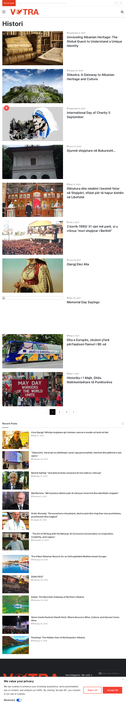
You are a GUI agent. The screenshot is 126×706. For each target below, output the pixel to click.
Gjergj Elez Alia (78, 264)
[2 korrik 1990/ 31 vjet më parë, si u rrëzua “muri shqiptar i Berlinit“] (32, 238)
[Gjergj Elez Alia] (32, 275)
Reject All (92, 690)
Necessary (9, 700)
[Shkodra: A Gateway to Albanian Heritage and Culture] (32, 86)
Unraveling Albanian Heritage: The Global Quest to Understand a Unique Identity (94, 41)
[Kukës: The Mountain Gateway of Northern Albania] (15, 604)
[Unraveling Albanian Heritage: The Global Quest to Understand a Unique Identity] (32, 48)
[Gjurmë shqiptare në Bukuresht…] (32, 162)
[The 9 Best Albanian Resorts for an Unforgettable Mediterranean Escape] (15, 564)
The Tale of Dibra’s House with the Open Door (39, 3)
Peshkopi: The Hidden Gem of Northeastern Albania (58, 637)
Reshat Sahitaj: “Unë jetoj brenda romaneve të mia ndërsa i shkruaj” (66, 473)
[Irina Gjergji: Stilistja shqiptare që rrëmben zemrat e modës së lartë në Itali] (15, 440)
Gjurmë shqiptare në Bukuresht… (91, 150)
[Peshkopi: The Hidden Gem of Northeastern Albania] (15, 645)
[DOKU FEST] (15, 584)
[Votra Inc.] (24, 11)
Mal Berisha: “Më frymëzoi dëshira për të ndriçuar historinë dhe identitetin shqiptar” (75, 493)
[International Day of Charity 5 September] (32, 124)
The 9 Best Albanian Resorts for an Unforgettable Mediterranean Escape (68, 556)
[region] (63, 691)
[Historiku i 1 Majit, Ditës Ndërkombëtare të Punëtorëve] (32, 389)
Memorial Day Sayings (83, 302)
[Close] (123, 679)
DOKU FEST (37, 576)
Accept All (112, 690)
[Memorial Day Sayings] (32, 313)
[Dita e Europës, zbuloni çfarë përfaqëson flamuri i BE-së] (32, 351)
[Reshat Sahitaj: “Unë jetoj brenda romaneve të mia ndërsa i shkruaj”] (15, 480)
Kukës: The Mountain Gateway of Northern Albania (57, 597)
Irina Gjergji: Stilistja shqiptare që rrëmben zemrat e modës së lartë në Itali (69, 432)
